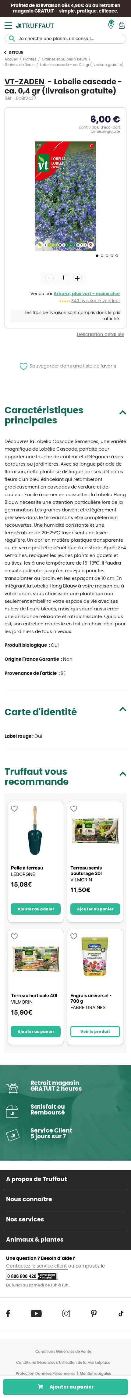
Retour (16, 53)
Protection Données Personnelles (45, 1373)
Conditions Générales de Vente (63, 1351)
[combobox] (65, 39)
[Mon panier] (121, 25)
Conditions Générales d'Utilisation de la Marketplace (63, 1362)
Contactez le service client (37, 1266)
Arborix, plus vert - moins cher (87, 294)
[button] (96, 255)
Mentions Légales (95, 1373)
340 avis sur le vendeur (95, 301)
